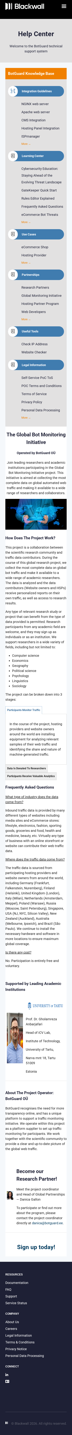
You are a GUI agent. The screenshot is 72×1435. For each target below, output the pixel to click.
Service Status (16, 1303)
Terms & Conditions (19, 1342)
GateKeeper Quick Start (39, 190)
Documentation (16, 1283)
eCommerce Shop (34, 247)
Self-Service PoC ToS (37, 378)
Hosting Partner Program (40, 304)
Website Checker (34, 352)
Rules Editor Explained (37, 198)
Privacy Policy (31, 402)
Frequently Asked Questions (42, 206)
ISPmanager (30, 136)
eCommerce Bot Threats (39, 215)
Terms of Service (34, 394)
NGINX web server (35, 104)
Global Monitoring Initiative (41, 296)
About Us (12, 1322)
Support (11, 1296)
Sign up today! (36, 1247)
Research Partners (35, 287)
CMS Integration (33, 120)
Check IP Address (34, 344)
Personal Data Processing (40, 410)
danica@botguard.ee (47, 1223)
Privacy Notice (16, 1349)
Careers (11, 1329)
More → (26, 144)
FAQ (8, 1289)
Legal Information (18, 1335)
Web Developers (33, 312)
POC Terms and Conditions (41, 386)
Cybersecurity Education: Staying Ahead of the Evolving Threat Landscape (41, 175)
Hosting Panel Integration (40, 128)
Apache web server (35, 112)
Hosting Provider (33, 255)
